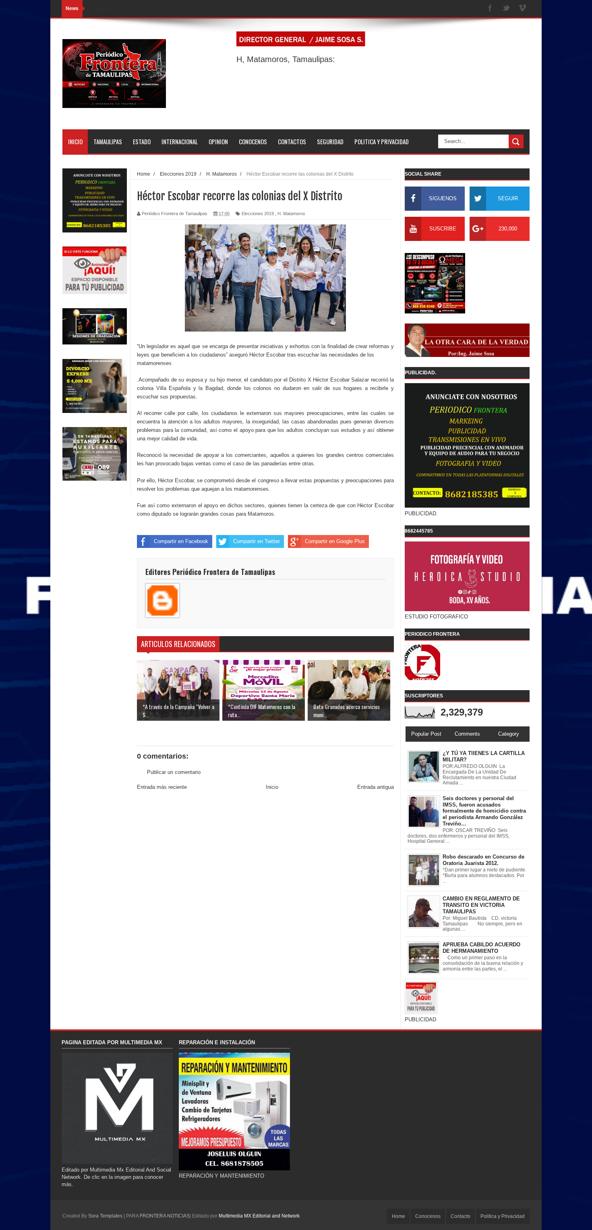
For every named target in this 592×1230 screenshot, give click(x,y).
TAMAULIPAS (107, 141)
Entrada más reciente (162, 787)
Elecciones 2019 (258, 213)
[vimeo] (522, 8)
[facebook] (490, 8)
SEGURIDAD (330, 141)
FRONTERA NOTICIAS (165, 1216)
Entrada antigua (375, 787)
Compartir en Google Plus (335, 541)
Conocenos (428, 1216)
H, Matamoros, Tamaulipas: (285, 59)
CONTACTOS (292, 141)
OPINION (218, 141)
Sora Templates (105, 1216)
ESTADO (142, 141)
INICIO (75, 141)
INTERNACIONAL (179, 141)
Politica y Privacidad (502, 1216)
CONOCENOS (253, 141)
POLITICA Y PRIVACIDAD (381, 141)
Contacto (460, 1216)
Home (398, 1216)
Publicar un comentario (174, 772)
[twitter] (506, 8)
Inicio (272, 787)
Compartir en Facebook (181, 541)
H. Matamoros (291, 213)
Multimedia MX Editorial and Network (259, 1216)
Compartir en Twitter (256, 541)
